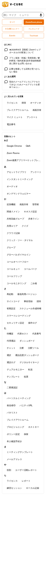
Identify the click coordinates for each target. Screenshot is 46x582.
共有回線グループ (15, 218)
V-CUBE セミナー (12, 28)
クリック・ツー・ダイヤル (20, 240)
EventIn (12, 35)
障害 (24, 102)
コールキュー (13, 268)
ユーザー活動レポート (26, 469)
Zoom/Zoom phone (34, 22)
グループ (11, 247)
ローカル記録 (32, 487)
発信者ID (11, 405)
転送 (30, 369)
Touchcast (34, 35)
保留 (26, 434)
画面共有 (37, 109)
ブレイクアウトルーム (17, 109)
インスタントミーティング (20, 179)
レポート (26, 480)
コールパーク (30, 268)
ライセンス (12, 102)
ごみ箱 (33, 283)
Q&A (28, 145)
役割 (9, 469)
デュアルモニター (15, 369)
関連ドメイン (13, 211)
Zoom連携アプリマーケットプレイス (25, 160)
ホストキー (33, 426)
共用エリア (12, 225)
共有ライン (33, 218)
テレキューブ (33, 28)
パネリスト (12, 412)
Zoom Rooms (13, 153)
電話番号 (11, 124)
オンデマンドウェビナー (19, 193)
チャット (11, 347)
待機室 (10, 333)
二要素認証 (12, 387)
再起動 (10, 294)
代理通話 (11, 340)
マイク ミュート (15, 117)
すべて (12, 22)
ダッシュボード (27, 340)
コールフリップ (14, 276)
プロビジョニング (15, 426)
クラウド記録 (13, 233)
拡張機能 (11, 204)
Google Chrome (14, 145)
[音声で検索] (41, 15)
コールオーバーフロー (17, 261)
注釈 (22, 347)
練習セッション (14, 487)
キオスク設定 (30, 211)
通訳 (9, 355)
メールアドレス (14, 459)
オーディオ (35, 102)
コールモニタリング (16, 283)
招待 (39, 301)
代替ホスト (22, 333)
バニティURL (26, 405)
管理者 (35, 204)
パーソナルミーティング (19, 398)
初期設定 (11, 308)
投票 (26, 376)
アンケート (32, 117)
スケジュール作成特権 (30, 308)
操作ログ (32, 322)
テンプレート (13, 376)
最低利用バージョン (27, 294)
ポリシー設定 (13, 434)
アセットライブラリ (16, 171)
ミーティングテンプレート (20, 452)
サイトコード (13, 301)
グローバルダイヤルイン (19, 254)
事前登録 (28, 301)
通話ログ (11, 362)
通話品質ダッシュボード (27, 355)
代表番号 (36, 333)
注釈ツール (33, 347)
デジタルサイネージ (29, 362)
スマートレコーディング (19, 315)
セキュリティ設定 (15, 322)
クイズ (25, 225)
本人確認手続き (14, 441)
